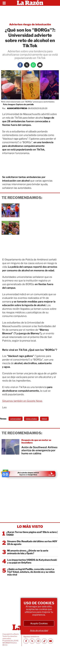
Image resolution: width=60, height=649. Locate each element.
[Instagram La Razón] (38, 641)
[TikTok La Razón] (44, 641)
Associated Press (17, 108)
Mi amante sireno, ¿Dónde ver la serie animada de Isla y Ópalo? (27, 552)
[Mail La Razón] (40, 65)
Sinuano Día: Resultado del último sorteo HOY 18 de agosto (32, 542)
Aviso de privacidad (39, 630)
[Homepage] (30, 3)
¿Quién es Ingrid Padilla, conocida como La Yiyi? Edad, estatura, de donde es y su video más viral (31, 572)
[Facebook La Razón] (20, 65)
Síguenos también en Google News (22, 400)
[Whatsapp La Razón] (33, 65)
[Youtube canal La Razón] (50, 641)
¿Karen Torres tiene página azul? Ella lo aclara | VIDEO (32, 533)
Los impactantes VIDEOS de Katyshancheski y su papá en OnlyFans (32, 561)
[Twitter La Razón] (26, 65)
